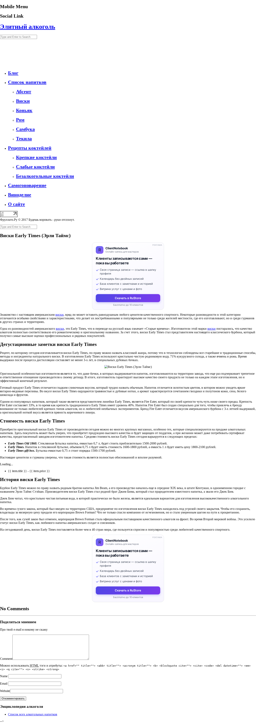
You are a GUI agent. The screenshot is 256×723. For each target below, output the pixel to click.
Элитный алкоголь (27, 26)
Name (4, 676)
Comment (6, 658)
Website (5, 691)
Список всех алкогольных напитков (32, 714)
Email (3, 683)
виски (59, 314)
